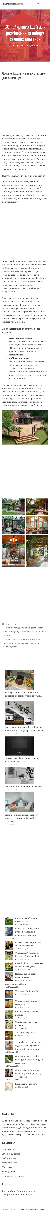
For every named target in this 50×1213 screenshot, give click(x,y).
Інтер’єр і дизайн (11, 1154)
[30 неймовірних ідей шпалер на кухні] (19, 776)
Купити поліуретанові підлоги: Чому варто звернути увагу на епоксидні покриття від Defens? (25, 631)
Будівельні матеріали (13, 1176)
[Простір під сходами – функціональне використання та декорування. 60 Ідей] (19, 713)
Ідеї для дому (9, 1158)
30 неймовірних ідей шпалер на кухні (24, 786)
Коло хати (11, 624)
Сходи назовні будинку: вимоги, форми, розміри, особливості (28, 1073)
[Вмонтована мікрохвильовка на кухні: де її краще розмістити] (19, 746)
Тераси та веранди (24, 1032)
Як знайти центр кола (26, 1084)
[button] (38, 3)
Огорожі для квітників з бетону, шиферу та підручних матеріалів (30, 1059)
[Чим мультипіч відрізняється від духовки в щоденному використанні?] (19, 680)
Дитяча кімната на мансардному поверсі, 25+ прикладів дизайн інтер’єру (21, 818)
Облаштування (9, 1162)
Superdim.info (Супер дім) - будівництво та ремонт (27, 1209)
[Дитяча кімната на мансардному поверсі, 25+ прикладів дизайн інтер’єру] (19, 802)
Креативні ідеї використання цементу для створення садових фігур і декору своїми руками (23, 643)
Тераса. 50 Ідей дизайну (27, 991)
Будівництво (8, 1149)
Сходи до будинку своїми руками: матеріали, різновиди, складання (27, 932)
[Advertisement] (25, 107)
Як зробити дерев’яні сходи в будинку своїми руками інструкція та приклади (30, 1045)
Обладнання (8, 1171)
